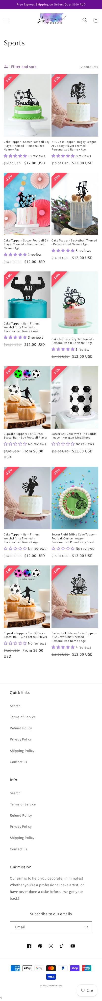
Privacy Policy (20, 739)
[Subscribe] (86, 927)
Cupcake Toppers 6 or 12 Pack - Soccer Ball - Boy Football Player (26, 436)
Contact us (18, 762)
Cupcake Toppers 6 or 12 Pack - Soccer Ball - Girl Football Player (25, 635)
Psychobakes (55, 985)
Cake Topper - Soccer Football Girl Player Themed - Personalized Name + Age (26, 244)
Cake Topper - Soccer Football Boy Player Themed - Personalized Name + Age (27, 145)
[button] (6, 20)
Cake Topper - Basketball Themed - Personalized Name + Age (74, 242)
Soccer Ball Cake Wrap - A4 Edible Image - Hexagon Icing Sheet (74, 436)
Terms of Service (23, 717)
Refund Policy (21, 728)
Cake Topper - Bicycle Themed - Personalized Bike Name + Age (72, 341)
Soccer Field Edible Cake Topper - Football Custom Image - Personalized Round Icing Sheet (74, 538)
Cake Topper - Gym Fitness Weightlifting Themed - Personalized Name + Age (22, 327)
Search (15, 706)
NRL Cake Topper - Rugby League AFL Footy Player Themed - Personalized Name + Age (73, 145)
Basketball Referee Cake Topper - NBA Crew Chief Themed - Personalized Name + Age (74, 637)
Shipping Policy (22, 750)
